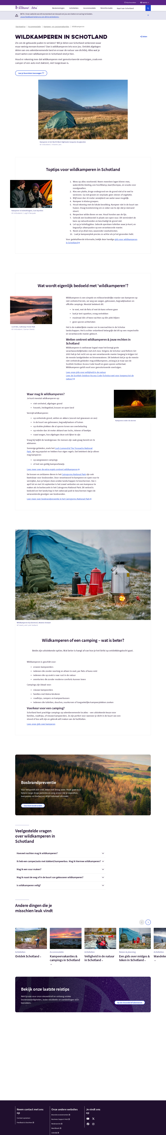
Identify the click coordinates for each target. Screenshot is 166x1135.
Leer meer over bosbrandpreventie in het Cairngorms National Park (58, 498)
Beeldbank (55, 1128)
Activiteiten (74, 8)
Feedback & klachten (24, 1122)
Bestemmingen (58, 8)
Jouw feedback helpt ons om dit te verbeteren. (39, 17)
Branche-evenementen (59, 1115)
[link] (148, 8)
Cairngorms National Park (74, 474)
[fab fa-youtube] (88, 1119)
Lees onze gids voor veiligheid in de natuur (86, 372)
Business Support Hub (59, 1119)
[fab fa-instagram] (93, 1124)
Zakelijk (54, 1133)
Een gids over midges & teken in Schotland (134, 958)
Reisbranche (56, 1124)
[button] (148, 15)
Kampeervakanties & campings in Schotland (65, 958)
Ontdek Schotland (27, 956)
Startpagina (20, 26)
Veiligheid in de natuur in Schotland (99, 958)
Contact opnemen (23, 1118)
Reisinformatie (106, 8)
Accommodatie (89, 8)
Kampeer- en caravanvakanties (56, 26)
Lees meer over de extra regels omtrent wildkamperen (52, 469)
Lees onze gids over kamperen (41, 724)
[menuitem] (58, 8)
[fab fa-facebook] (88, 1124)
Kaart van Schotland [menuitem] (125, 8)
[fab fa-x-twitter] (93, 1119)
